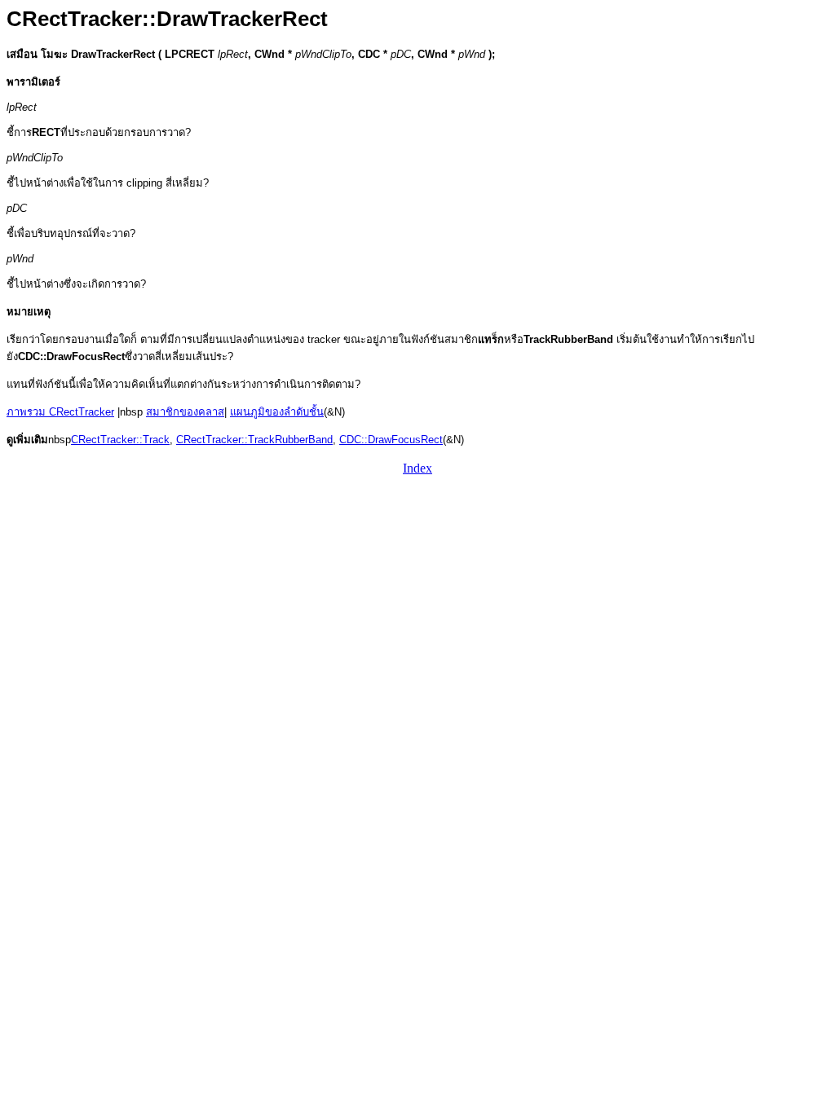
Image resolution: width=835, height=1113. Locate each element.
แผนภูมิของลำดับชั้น (277, 412)
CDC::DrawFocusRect (391, 439)
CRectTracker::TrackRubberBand (254, 439)
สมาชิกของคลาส (185, 412)
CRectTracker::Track (120, 439)
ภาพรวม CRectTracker (60, 412)
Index (417, 468)
